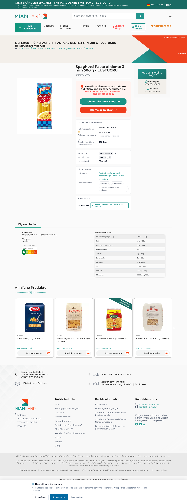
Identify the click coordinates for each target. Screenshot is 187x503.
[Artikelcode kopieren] (109, 157)
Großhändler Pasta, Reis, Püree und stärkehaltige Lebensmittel (66, 5)
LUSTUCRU (83, 205)
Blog (57, 445)
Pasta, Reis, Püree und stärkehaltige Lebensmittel (58, 48)
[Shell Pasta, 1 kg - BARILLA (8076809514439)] (34, 317)
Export (58, 437)
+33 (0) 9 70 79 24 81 (149, 404)
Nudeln (90, 48)
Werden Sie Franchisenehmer (70, 433)
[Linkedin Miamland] (167, 4)
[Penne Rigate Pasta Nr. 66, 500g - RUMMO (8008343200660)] (74, 317)
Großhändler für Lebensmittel (29, 5)
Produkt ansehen (34, 353)
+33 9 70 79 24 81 (152, 91)
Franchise (100, 26)
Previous (12, 328)
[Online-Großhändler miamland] (31, 16)
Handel (58, 441)
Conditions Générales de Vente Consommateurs (110, 420)
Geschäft (25, 48)
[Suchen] (140, 16)
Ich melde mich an (101, 109)
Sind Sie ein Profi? (64, 429)
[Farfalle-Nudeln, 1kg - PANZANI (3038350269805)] (113, 317)
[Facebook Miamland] (136, 424)
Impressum (101, 404)
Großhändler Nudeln (100, 5)
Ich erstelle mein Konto (101, 101)
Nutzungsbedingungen (107, 408)
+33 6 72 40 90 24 (152, 84)
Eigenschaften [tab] (28, 224)
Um (57, 404)
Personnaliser (77, 497)
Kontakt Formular (148, 407)
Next (174, 328)
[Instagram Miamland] (170, 4)
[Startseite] (16, 48)
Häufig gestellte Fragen (67, 408)
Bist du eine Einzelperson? (68, 425)
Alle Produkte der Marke (176, 38)
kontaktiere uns (63, 421)
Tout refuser (40, 497)
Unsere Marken (63, 416)
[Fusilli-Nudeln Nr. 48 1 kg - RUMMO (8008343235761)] (152, 317)
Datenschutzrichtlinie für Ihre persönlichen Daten (110, 427)
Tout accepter (59, 497)
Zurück (182, 54)
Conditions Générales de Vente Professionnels (110, 413)
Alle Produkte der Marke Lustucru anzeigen (109, 205)
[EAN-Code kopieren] (115, 153)
